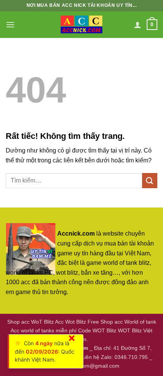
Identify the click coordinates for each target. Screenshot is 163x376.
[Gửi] (149, 180)
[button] (10, 24)
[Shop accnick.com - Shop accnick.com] (81, 24)
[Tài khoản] (137, 24)
